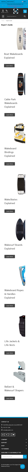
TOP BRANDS (5, 449)
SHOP (3, 445)
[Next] (6, 6)
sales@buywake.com (8, 430)
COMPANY (4, 439)
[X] (10, 435)
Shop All (3, 1)
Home (3, 20)
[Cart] (25, 11)
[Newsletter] (25, 457)
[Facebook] (6, 435)
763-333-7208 (6, 427)
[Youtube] (13, 435)
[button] (9, 65)
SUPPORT (4, 442)
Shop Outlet (10, 1)
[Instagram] (3, 435)
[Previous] (3, 6)
